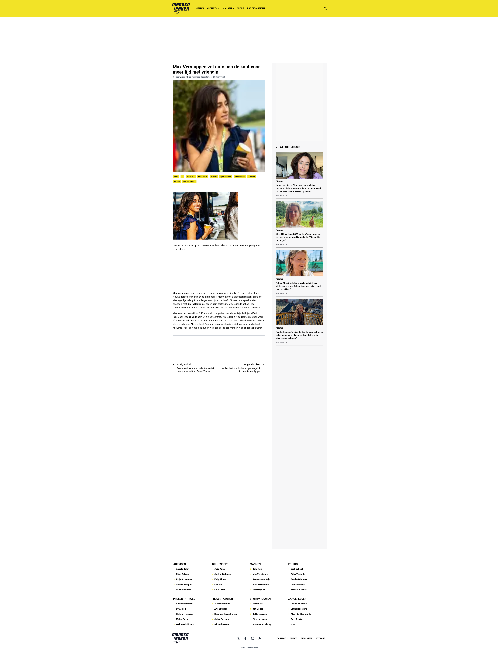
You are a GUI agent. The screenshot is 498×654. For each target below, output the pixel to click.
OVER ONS (320, 638)
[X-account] (238, 638)
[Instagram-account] (252, 638)
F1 (182, 177)
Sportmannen (240, 177)
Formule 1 (191, 177)
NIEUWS (200, 8)
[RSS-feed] (259, 638)
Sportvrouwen (225, 177)
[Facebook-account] (245, 638)
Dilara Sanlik (202, 177)
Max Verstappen (189, 181)
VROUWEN (212, 8)
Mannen (177, 181)
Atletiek (214, 177)
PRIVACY (293, 638)
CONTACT (281, 638)
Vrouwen (251, 177)
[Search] (325, 8)
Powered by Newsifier (249, 648)
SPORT (240, 8)
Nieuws (279, 181)
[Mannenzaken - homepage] (181, 8)
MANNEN (227, 8)
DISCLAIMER (306, 638)
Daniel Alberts (186, 77)
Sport (176, 177)
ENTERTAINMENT (256, 8)
